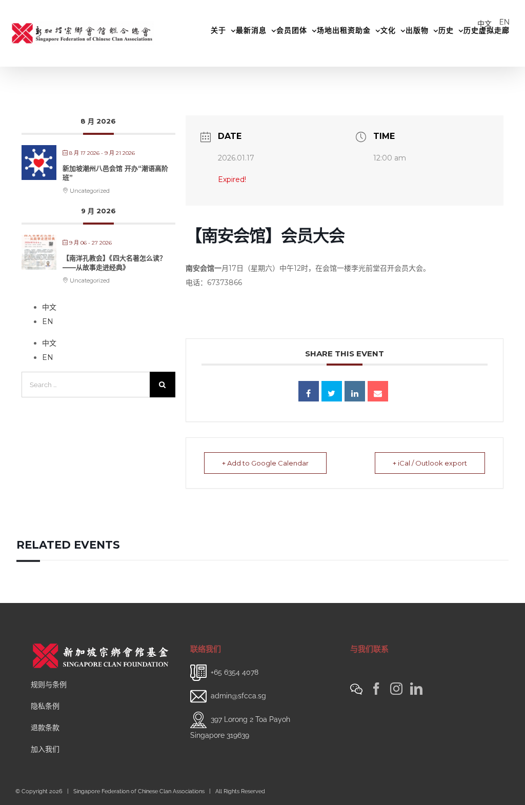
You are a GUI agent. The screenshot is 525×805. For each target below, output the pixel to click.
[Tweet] (331, 391)
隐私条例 (45, 706)
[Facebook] (376, 688)
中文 (484, 23)
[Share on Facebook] (308, 391)
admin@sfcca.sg (238, 696)
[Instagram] (396, 688)
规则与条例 (49, 684)
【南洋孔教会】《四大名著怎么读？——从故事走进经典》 (114, 262)
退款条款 (45, 727)
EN (504, 22)
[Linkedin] (355, 391)
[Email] (378, 391)
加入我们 (45, 749)
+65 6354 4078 (234, 672)
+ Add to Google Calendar (265, 463)
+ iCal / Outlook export (430, 463)
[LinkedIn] (416, 688)
